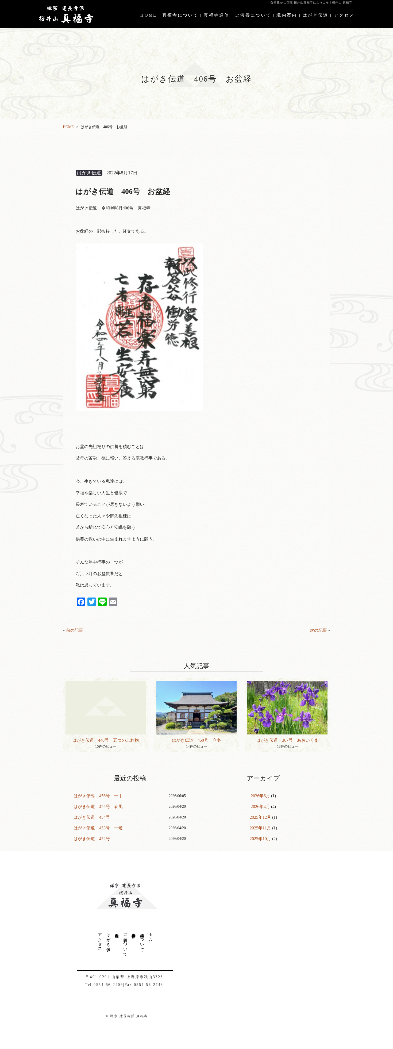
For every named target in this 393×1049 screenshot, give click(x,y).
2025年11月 (260, 828)
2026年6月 (260, 796)
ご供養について (253, 15)
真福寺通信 (217, 15)
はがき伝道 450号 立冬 (196, 740)
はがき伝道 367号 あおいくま (287, 740)
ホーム (150, 935)
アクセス (344, 15)
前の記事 (74, 630)
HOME (148, 15)
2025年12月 (260, 817)
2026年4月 (260, 806)
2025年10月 (260, 838)
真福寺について (180, 15)
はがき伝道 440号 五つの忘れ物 (105, 740)
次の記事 (318, 630)
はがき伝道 (316, 15)
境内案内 (286, 15)
